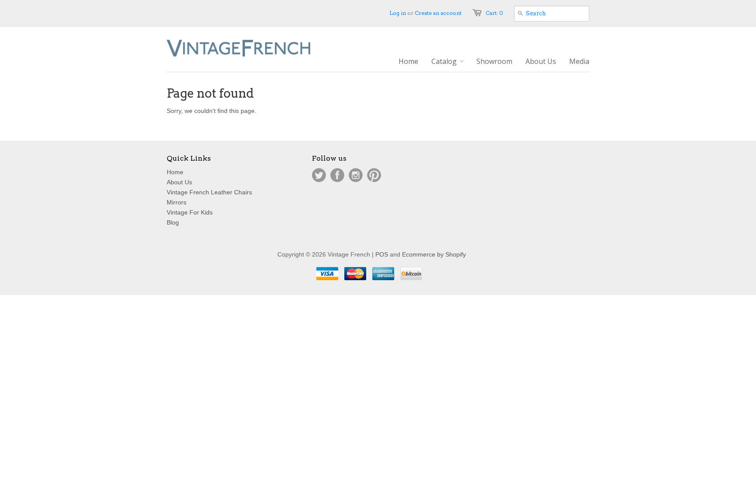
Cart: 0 (494, 13)
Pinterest (374, 175)
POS (381, 254)
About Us (179, 182)
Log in (397, 13)
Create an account (438, 13)
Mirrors (176, 202)
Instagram (356, 175)
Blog (173, 222)
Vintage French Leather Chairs (209, 192)
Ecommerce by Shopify (434, 254)
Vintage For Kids (190, 212)
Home (175, 172)
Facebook (337, 175)
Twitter (319, 175)
